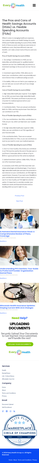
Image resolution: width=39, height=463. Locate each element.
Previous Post (19, 196)
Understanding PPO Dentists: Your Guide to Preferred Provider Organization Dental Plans (19, 270)
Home (4, 387)
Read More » (3, 241)
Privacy (4, 396)
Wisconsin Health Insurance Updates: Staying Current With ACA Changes (17, 306)
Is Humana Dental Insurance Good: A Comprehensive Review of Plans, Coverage (17, 233)
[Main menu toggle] (34, 5)
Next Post (19, 201)
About (4, 390)
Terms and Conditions (9, 393)
